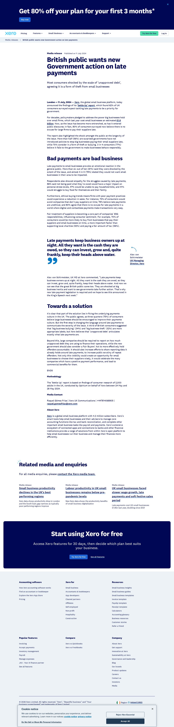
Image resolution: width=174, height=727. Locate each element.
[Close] (152, 709)
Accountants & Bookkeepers (82, 33)
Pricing (24, 33)
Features (37, 33)
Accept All (125, 721)
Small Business (55, 33)
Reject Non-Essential (125, 714)
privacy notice (84, 716)
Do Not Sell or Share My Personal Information (42, 722)
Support (105, 33)
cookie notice (70, 716)
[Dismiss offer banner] (168, 4)
